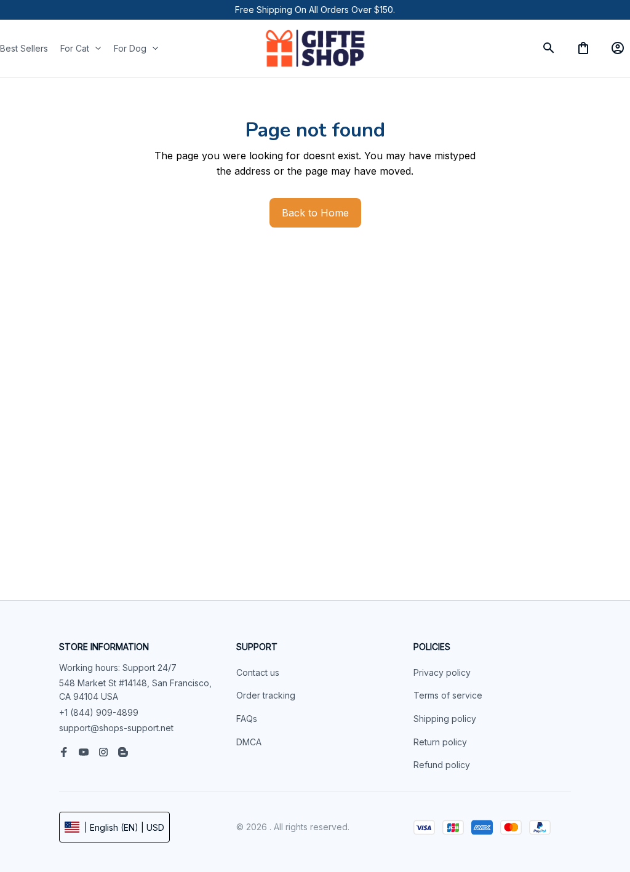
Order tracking (265, 695)
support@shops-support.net (116, 728)
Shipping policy (444, 718)
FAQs (246, 718)
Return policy (440, 742)
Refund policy (441, 764)
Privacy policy (442, 672)
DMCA (248, 742)
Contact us (257, 672)
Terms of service (447, 695)
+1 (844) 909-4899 (98, 712)
